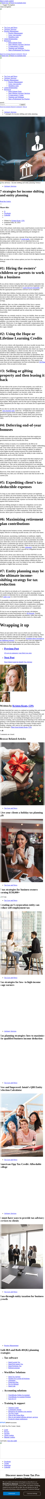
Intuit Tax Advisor (14, 1377)
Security (7, 1433)
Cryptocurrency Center (16, 46)
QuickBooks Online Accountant (19, 1395)
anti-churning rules (8, 411)
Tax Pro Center (13, 1413)
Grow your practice (14, 35)
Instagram (7, 1465)
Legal (6, 1430)
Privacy (6, 1431)
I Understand (11, 1493)
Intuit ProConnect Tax (15, 1364)
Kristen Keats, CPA (18, 221)
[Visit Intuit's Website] (4, 3)
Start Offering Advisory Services (19, 44)
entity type (6, 597)
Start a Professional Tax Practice (19, 50)
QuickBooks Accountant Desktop (19, 1397)
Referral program (14, 1368)
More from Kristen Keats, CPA (21, 727)
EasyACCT (12, 1399)
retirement (28, 547)
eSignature (11, 1380)
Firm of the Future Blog (16, 1415)
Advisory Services (10, 29)
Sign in (25, 54)
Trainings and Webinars (16, 48)
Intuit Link (11, 1386)
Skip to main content (7, 1)
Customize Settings (32, 1493)
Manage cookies (9, 1437)
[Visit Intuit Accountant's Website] (17, 3)
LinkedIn (7, 1467)
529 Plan (42, 362)
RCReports (30, 613)
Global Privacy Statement (10, 1484)
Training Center (13, 1408)
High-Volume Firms (15, 42)
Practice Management (11, 31)
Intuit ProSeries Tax (14, 1366)
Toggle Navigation (9, 5)
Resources (7, 41)
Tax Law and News (10, 27)
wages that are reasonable (31, 288)
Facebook (7, 1461)
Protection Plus (13, 1382)
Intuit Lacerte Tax (14, 1362)
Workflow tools (13, 37)
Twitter (6, 1463)
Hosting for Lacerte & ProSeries (19, 1378)
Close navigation (5, 7)
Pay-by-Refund (13, 1384)
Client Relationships (10, 39)
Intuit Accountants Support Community (11, 54)
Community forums (14, 1409)
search (2, 102)
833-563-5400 (12, 1441)
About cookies (9, 1435)
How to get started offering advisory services (23, 1417)
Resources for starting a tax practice (20, 1411)
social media (25, 239)
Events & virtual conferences (17, 1419)
